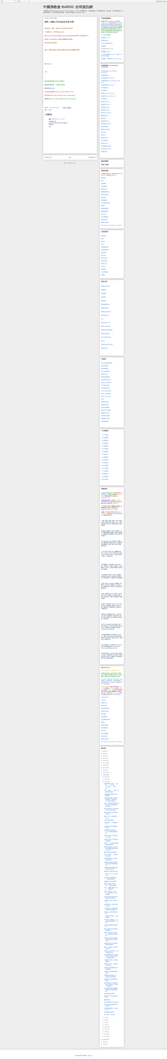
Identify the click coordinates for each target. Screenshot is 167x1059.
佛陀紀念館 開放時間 (106, 330)
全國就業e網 (104, 40)
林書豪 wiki (104, 702)
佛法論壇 (103, 197)
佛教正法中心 (104, 143)
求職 (102, 51)
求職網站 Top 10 (105, 37)
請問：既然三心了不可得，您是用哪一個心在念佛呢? (111, 893)
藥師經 (103, 24)
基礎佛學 (103, 252)
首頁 (70, 157)
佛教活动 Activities (106, 112)
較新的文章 (48, 157)
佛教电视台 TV (105, 115)
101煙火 (103, 266)
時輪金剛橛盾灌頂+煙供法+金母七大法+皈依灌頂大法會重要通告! (111, 956)
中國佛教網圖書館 (113, 26)
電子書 (103, 241)
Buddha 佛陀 (116, 694)
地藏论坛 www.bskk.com (107, 93)
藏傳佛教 (103, 300)
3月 (105, 1031)
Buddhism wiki (105, 497)
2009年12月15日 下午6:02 (58, 119)
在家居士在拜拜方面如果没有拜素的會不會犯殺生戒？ (111, 939)
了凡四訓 (119, 22)
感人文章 (103, 255)
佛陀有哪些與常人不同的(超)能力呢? (111, 859)
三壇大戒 (103, 700)
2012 (104, 767)
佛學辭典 (103, 289)
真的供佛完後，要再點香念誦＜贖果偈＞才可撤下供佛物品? (111, 984)
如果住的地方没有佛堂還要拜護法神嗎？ (111, 944)
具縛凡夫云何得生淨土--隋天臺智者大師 (111, 951)
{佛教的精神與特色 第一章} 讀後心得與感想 (110, 976)
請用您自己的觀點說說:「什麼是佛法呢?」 (110, 878)
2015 (104, 760)
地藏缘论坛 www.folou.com (108, 96)
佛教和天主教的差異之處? (111, 871)
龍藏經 (103, 274)
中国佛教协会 (104, 87)
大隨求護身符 (104, 272)
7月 (105, 1022)
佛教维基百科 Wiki (106, 124)
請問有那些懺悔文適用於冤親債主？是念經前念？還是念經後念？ (111, 799)
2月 (105, 1034)
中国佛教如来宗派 (106, 146)
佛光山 (103, 341)
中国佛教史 (104, 99)
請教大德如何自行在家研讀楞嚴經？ (111, 929)
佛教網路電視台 (105, 192)
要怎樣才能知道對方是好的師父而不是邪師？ (111, 897)
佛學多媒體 (117, 24)
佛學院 (103, 205)
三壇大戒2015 (105, 697)
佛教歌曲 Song (105, 107)
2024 (104, 753)
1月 (105, 1036)
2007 (104, 1042)
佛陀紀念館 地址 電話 (107, 344)
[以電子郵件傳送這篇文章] (63, 108)
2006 (104, 1044)
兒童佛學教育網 (105, 203)
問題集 (50, 110)
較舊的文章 (92, 157)
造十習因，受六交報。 (110, 1014)
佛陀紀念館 (104, 261)
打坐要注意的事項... (109, 820)
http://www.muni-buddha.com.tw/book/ (111, 225)
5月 (105, 1027)
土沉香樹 (111, 682)
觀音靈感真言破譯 (109, 1012)
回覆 (50, 126)
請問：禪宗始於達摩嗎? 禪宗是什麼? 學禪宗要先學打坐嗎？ (111, 805)
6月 (105, 1024)
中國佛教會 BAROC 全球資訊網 (68, 7)
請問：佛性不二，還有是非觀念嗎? (111, 855)
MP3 (104, 454)
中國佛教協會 (104, 75)
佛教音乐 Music (105, 101)
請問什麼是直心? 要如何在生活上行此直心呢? (111, 809)
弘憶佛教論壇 (104, 247)
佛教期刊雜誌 (104, 208)
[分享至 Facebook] (68, 108)
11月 (105, 779)
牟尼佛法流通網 (105, 415)
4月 (105, 1029)
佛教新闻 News (105, 121)
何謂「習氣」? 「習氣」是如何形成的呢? (111, 791)
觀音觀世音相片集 (106, 311)
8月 (105, 1020)
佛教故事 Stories (105, 104)
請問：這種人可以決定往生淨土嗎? (111, 836)
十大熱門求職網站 (106, 35)
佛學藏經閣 (104, 200)
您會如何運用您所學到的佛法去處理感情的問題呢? (111, 864)
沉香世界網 (106, 684)
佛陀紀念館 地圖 (105, 326)
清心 (102, 319)
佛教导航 (103, 118)
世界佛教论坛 (104, 140)
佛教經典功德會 (105, 418)
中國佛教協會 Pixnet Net (107, 85)
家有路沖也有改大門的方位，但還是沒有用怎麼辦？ (111, 934)
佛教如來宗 (104, 189)
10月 (105, 781)
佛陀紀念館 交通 (105, 286)
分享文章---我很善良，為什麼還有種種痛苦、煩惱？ (111, 921)
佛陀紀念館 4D (105, 315)
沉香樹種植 (109, 680)
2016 (104, 758)
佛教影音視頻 (104, 194)
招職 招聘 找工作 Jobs (107, 48)
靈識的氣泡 (107, 999)
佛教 (102, 180)
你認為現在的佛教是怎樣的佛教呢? (111, 968)
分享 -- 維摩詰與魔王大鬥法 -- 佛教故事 (111, 888)
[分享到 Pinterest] (70, 108)
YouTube (106, 391)
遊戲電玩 (103, 236)
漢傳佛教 (103, 183)
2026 (104, 751)
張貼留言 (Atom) (72, 163)
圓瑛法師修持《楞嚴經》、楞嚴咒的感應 (110, 884)
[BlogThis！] (65, 108)
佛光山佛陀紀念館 (106, 337)
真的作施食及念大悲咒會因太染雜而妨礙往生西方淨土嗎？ (111, 848)
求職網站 (103, 46)
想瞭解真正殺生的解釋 (110, 881)
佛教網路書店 (104, 211)
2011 (104, 770)
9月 (105, 1017)
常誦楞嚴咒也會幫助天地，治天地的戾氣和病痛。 (111, 831)
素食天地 (103, 214)
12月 (105, 777)
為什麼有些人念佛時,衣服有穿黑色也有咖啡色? (111, 909)
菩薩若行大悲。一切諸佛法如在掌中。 (111, 964)
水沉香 (103, 679)
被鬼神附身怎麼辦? (109, 993)
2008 (104, 1039)
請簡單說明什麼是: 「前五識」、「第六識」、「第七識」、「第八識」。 (111, 786)
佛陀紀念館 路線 (105, 333)
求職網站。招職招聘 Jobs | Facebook (111, 58)
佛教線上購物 (104, 222)
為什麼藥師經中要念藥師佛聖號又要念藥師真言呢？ (111, 990)
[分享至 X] (67, 108)
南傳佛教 (103, 297)
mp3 (106, 382)
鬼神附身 (103, 269)
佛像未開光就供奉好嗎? (110, 852)
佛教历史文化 (104, 137)
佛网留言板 (104, 151)
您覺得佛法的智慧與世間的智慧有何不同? (111, 868)
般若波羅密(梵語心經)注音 (111, 1002)
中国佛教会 (104, 90)
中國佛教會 (104, 186)
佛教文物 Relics (105, 110)
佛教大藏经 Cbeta (106, 149)
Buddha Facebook (106, 396)
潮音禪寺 (103, 693)
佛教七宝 (103, 135)
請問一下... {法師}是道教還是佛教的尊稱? (111, 843)
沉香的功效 (109, 679)
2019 (104, 756)
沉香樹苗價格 (116, 680)
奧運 (102, 238)
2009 (104, 774)
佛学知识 (103, 132)
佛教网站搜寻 (104, 126)
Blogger (90, 1055)
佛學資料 (103, 178)
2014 (104, 763)
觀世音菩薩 (104, 258)
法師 (102, 244)
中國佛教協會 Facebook (107, 78)
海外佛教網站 (104, 217)
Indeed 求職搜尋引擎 (107, 43)
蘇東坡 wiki (104, 263)
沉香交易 (116, 679)
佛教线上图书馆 (105, 129)
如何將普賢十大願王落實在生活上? (111, 905)
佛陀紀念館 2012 (105, 322)
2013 (104, 765)
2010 (104, 772)
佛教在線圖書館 (109, 24)
